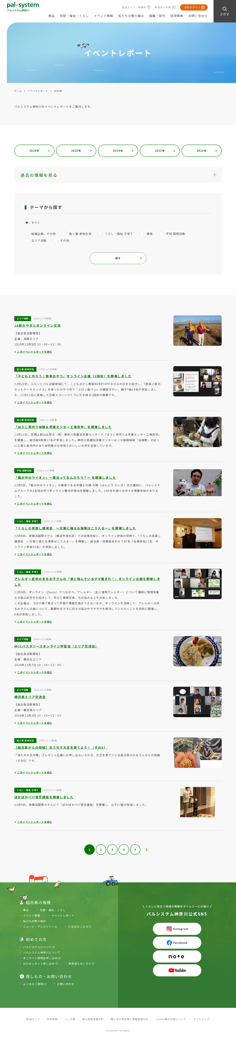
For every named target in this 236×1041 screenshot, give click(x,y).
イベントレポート (38, 90)
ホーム (18, 90)
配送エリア (33, 1019)
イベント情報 (103, 15)
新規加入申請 (163, 7)
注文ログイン (192, 7)
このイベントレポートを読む (34, 351)
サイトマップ (201, 1019)
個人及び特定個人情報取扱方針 (129, 1019)
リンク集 (70, 1019)
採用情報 (176, 15)
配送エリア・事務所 (134, 7)
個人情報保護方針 (93, 1019)
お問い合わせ (198, 15)
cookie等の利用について (170, 1019)
